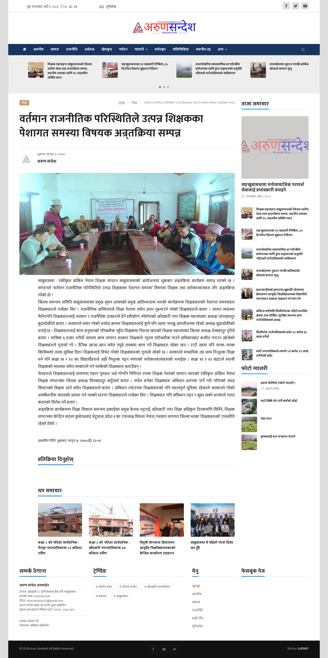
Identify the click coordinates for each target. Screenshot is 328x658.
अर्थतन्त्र (89, 49)
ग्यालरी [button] (140, 49)
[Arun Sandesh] (164, 28)
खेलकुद (107, 49)
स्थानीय (38, 49)
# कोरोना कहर (104, 586)
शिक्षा (134, 102)
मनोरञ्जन (160, 49)
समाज (55, 49)
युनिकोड (197, 626)
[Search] (303, 49)
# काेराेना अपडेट (128, 586)
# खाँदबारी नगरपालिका (157, 586)
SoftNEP (303, 648)
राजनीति (71, 49)
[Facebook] (286, 5)
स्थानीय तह (203, 49)
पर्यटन (123, 49)
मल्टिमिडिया (181, 49)
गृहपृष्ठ (121, 102)
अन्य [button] (221, 49)
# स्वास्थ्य (101, 596)
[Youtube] (305, 5)
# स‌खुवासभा (121, 596)
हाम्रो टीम (197, 618)
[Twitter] (295, 5)
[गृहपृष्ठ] (24, 49)
